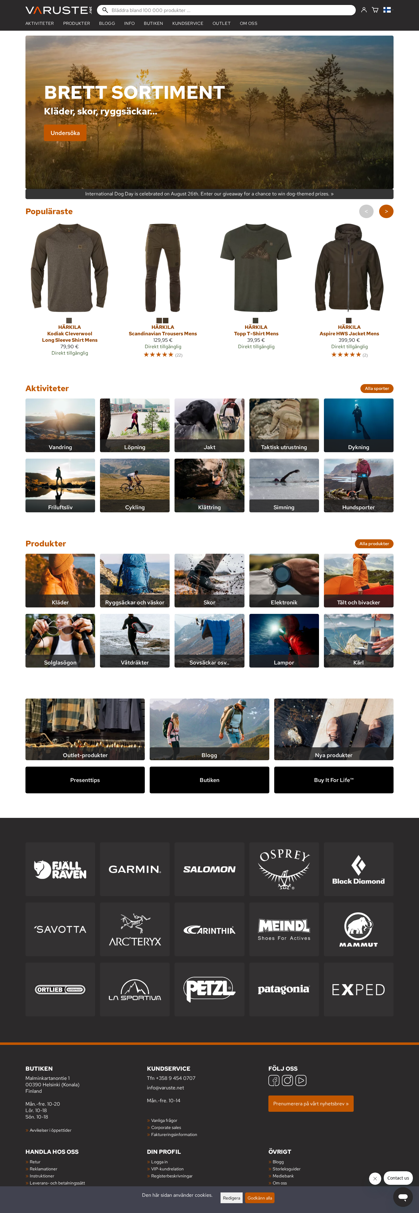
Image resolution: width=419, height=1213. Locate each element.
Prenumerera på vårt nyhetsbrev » (311, 1103)
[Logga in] (364, 10)
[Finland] (388, 10)
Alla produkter (374, 543)
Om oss (248, 23)
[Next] (386, 211)
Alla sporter (377, 388)
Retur (35, 1162)
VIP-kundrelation (167, 1169)
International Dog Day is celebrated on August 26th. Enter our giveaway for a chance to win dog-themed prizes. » (209, 194)
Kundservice (188, 23)
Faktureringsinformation (174, 1134)
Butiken (153, 23)
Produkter (45, 543)
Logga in (159, 1162)
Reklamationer (43, 1169)
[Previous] (366, 211)
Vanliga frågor (164, 1120)
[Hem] (58, 10)
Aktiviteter (39, 23)
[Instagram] (287, 1081)
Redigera (231, 1198)
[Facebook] (273, 1081)
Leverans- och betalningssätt (57, 1183)
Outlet (222, 23)
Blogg (278, 1162)
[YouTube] (300, 1081)
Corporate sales (166, 1127)
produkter (76, 23)
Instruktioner (42, 1176)
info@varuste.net (165, 1087)
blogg (107, 23)
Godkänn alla (260, 1198)
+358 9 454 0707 (175, 1078)
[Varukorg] (375, 10)
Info (129, 23)
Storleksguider (287, 1169)
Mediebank (283, 1176)
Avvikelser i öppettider (50, 1130)
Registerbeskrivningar (172, 1176)
